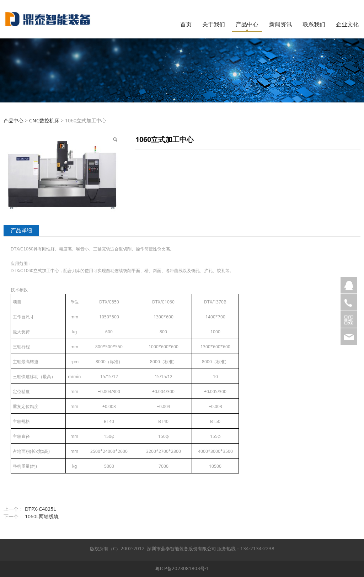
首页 (186, 24)
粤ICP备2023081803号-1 (182, 568)
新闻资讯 (280, 24)
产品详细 (21, 230)
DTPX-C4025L (40, 508)
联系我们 (314, 24)
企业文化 (347, 24)
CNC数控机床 (44, 120)
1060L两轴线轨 (42, 516)
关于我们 (213, 24)
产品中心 (247, 24)
